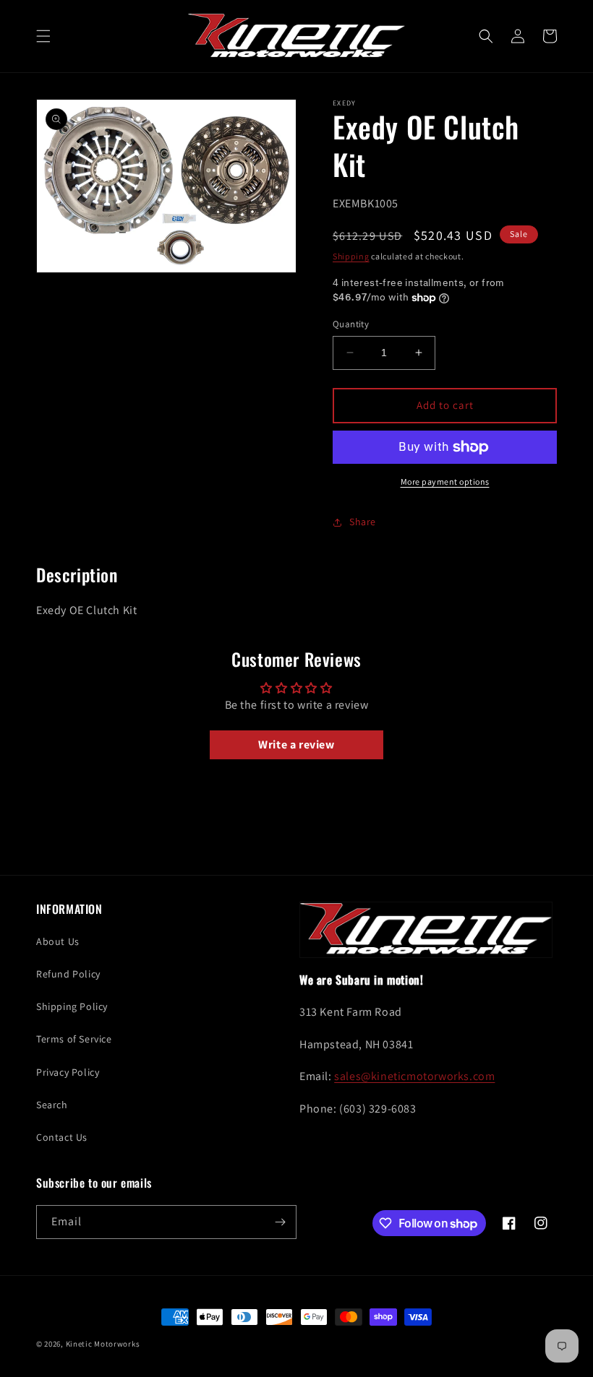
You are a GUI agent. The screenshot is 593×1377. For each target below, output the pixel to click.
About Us (58, 941)
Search (52, 1104)
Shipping (351, 256)
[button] (43, 36)
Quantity (351, 324)
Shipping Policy (72, 1006)
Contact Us (62, 1137)
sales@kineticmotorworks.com (414, 1076)
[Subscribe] (280, 1222)
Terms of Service (74, 1038)
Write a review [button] (296, 744)
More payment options (445, 481)
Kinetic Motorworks (103, 1344)
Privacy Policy (67, 1072)
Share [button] (362, 521)
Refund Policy (68, 973)
